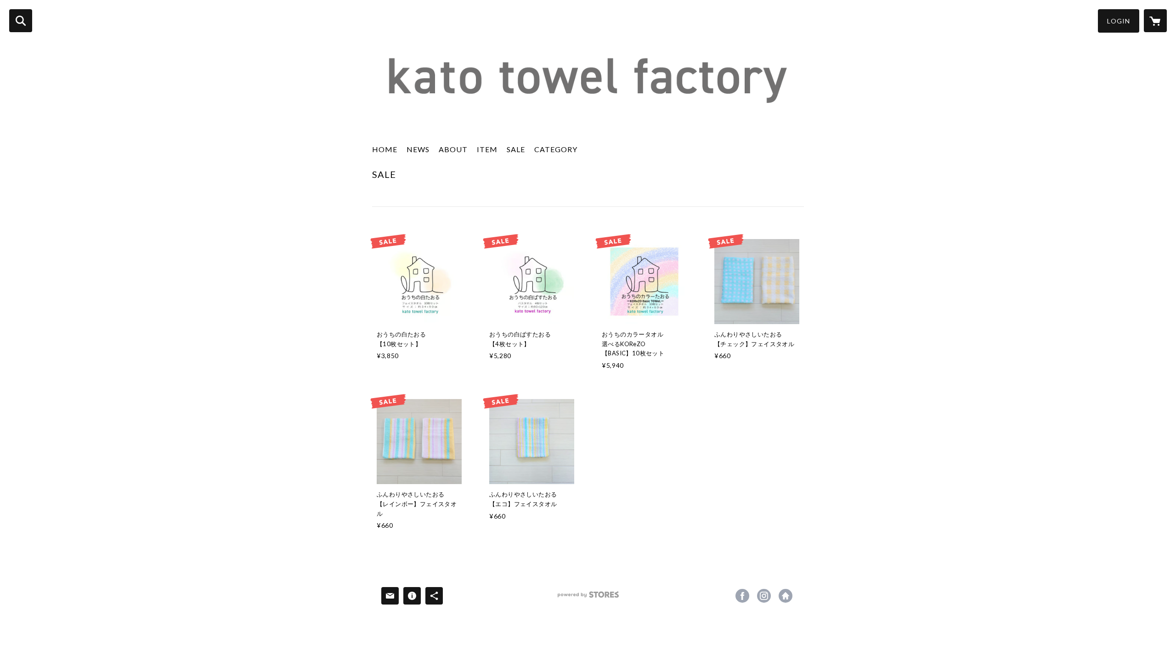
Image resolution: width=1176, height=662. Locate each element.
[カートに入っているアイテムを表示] (1155, 20)
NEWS (418, 149)
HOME (384, 149)
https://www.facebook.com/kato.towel (742, 596)
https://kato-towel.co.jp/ (785, 596)
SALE (516, 149)
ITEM (487, 149)
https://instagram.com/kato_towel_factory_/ (764, 596)
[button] (1118, 21)
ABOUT (453, 149)
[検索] (20, 20)
